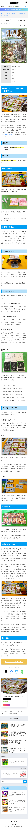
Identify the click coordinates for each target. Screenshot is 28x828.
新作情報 (11, 6)
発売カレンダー (20, 6)
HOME (14, 822)
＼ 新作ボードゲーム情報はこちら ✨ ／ (14, 9)
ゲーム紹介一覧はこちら (14, 662)
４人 (18, 713)
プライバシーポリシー (13, 824)
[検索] (25, 781)
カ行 (11, 713)
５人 (7, 713)
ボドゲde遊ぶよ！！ (7, 134)
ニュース (4, 6)
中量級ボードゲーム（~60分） (16, 711)
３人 (15, 713)
